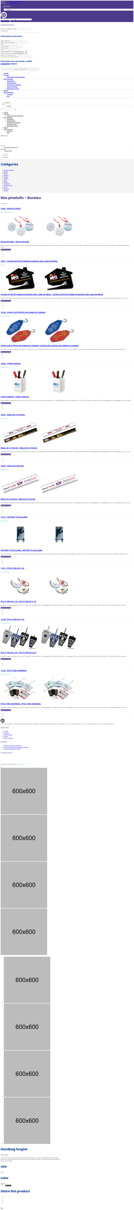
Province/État (5, 46)
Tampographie (11, 83)
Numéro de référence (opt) (9, 29)
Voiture (6, 190)
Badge (5, 173)
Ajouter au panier (6, 250)
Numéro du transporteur (8, 55)
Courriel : (3, 1)
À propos (10, 95)
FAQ (8, 96)
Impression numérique (14, 85)
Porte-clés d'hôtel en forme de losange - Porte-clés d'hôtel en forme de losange (39, 345)
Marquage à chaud (13, 89)
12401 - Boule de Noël (11, 208)
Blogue (6, 91)
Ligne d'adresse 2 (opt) (7, 42)
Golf (8, 572)
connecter (5, 64)
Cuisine (6, 178)
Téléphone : (4, 3)
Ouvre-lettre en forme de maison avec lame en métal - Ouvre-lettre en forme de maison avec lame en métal (52, 294)
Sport (5, 187)
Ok (2, 1208)
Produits (6, 75)
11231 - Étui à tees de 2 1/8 (12, 568)
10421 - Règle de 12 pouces (13, 415)
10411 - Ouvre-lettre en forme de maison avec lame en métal (29, 261)
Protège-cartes (8, 185)
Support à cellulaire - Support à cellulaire (21, 550)
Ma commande (5, 21)
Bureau (6, 177)
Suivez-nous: (4, 136)
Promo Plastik (19, 764)
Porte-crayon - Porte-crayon (15, 397)
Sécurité (6, 189)
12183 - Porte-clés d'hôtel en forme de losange (23, 312)
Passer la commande (20, 69)
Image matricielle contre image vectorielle (16, 747)
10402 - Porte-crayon (10, 363)
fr (4, 8)
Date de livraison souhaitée (9, 53)
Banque (6, 175)
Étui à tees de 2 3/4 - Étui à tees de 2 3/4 (18, 652)
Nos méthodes (8, 79)
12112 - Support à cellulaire (14, 517)
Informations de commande (16, 77)
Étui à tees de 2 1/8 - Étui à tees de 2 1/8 (18, 601)
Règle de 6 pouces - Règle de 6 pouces (18, 499)
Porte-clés (7, 184)
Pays (2, 50)
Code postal (4, 48)
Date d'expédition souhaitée (9, 51)
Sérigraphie (10, 81)
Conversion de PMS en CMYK (12, 749)
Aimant (6, 172)
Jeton (5, 180)
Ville (2, 44)
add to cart (8, 1185)
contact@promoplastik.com (16, 1)
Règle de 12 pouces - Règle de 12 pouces (19, 448)
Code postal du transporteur (9, 57)
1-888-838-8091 (14, 3)
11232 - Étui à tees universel (14, 670)
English (9, 9)
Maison (6, 182)
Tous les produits (9, 170)
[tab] (27, 1003)
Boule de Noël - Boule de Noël (15, 242)
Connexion (7, 6)
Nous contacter (9, 93)
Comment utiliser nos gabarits (12, 745)
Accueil (6, 73)
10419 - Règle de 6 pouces (12, 466)
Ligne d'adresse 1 (6, 41)
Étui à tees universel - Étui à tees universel (21, 704)
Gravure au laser (12, 87)
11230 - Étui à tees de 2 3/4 (12, 619)
